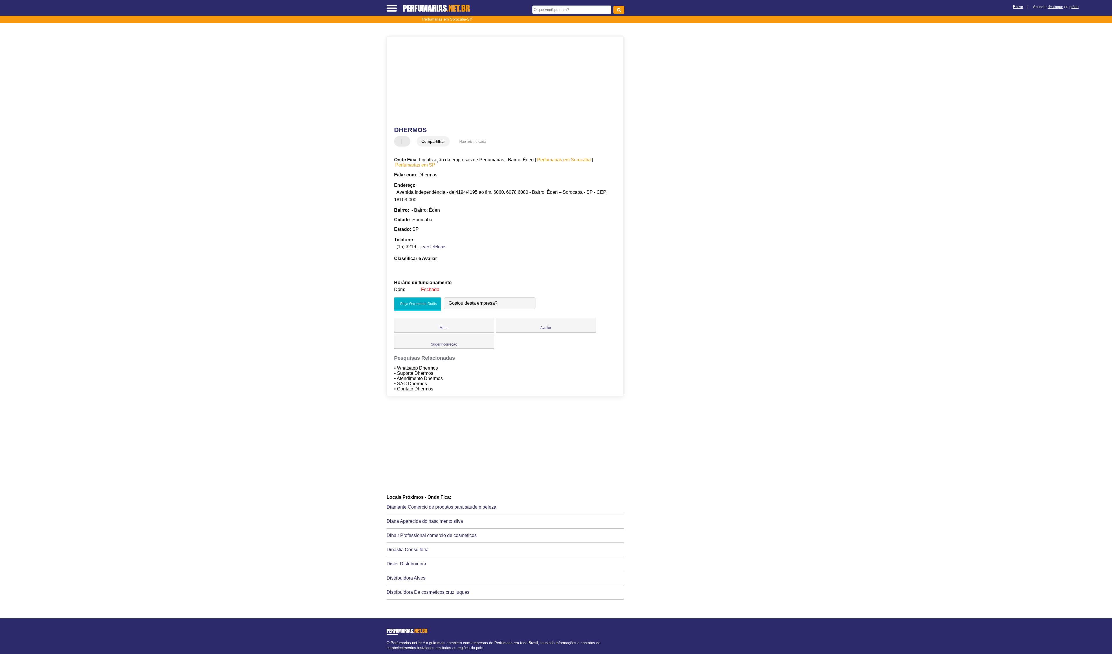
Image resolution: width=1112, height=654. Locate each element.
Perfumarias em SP (415, 164)
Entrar (1018, 7)
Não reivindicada (472, 142)
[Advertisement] (502, 81)
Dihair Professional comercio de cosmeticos (432, 535)
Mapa (444, 328)
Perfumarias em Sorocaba (564, 159)
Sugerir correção (444, 344)
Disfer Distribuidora (406, 563)
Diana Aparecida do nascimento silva (425, 521)
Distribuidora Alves (406, 578)
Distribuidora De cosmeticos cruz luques (428, 592)
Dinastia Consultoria (408, 549)
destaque (1055, 7)
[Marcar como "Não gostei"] (406, 141)
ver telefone (434, 246)
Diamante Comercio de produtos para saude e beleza (441, 507)
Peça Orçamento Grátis (418, 304)
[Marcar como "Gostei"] (399, 141)
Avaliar (545, 328)
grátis (1074, 7)
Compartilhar (433, 141)
